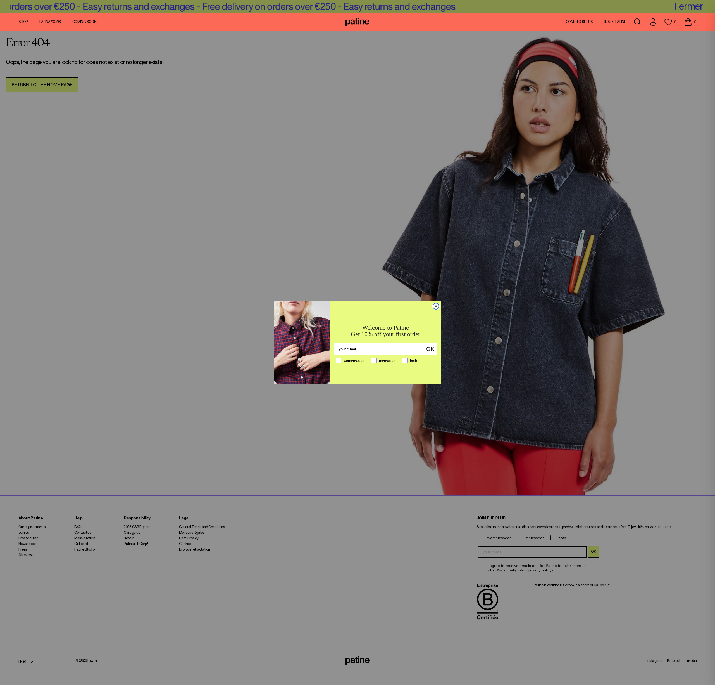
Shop (23, 22)
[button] (690, 22)
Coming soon (84, 22)
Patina (50, 22)
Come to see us (579, 22)
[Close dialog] (436, 306)
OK (430, 349)
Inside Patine (615, 22)
